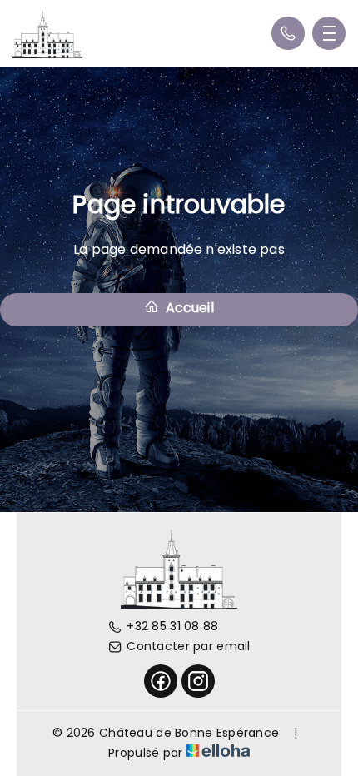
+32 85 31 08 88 (172, 626)
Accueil (188, 307)
